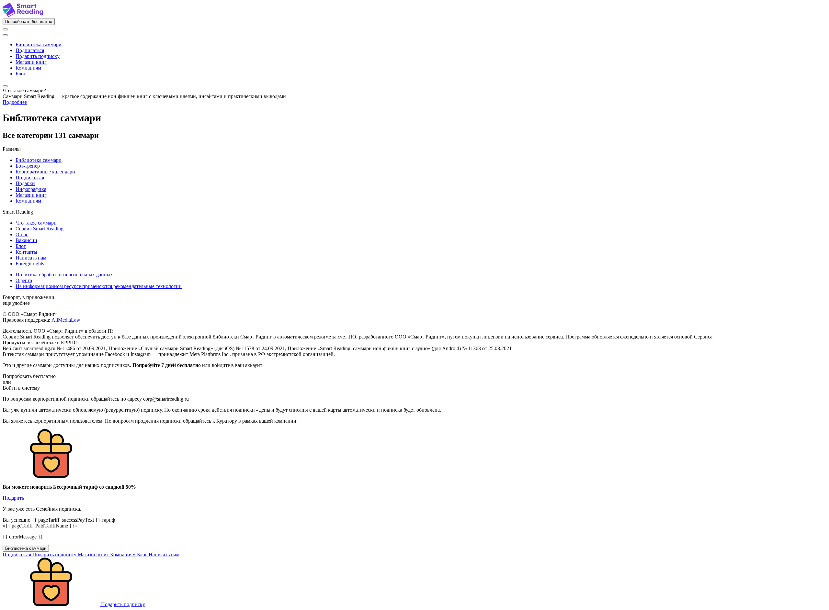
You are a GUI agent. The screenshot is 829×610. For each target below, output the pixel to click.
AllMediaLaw (65, 320)
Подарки (25, 183)
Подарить (13, 498)
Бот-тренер (28, 166)
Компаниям (28, 68)
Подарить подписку (38, 56)
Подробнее (15, 102)
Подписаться (30, 50)
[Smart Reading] (23, 15)
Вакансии (26, 240)
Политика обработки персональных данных (64, 274)
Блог (21, 73)
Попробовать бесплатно (28, 21)
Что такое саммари (36, 223)
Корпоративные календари (45, 171)
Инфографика (31, 189)
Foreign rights (30, 263)
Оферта (24, 280)
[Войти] (5, 29)
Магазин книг (31, 62)
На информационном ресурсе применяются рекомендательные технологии (99, 286)
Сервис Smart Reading (39, 228)
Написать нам (31, 258)
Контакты (26, 252)
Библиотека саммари (39, 44)
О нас (22, 234)
